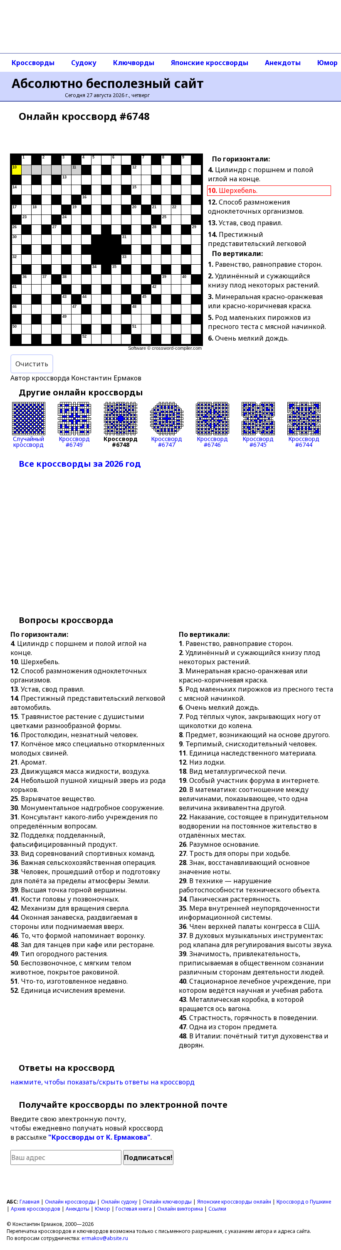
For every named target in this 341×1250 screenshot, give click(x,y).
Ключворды (133, 62)
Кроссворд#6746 (212, 441)
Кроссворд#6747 (166, 441)
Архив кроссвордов (35, 1208)
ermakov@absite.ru (105, 1238)
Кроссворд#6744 (303, 441)
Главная (30, 1201)
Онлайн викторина (180, 1208)
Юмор (102, 1208)
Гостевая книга (134, 1208)
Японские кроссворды (209, 62)
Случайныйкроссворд (28, 441)
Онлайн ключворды (167, 1201)
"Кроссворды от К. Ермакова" (99, 1137)
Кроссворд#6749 (74, 441)
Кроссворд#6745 (258, 441)
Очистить (31, 363)
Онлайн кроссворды (70, 1201)
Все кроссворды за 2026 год (80, 463)
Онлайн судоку (119, 1201)
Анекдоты (283, 62)
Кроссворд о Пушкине (304, 1201)
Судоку (83, 62)
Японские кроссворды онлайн (234, 1201)
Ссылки (217, 1208)
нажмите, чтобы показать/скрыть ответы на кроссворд (102, 1082)
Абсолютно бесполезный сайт (108, 83)
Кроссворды (33, 62)
